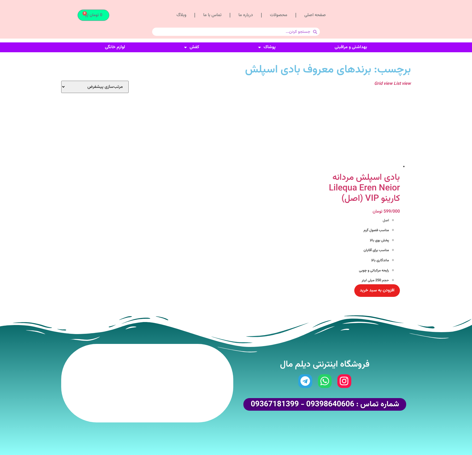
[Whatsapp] (325, 381)
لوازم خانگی (115, 47)
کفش (194, 47)
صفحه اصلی (315, 15)
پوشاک (270, 47)
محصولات (278, 15)
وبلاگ (181, 15)
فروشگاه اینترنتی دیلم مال (325, 364)
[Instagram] (344, 381)
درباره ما (245, 15)
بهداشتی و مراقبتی (351, 47)
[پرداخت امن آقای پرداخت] (177, 406)
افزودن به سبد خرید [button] (377, 290)
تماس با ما (212, 15)
